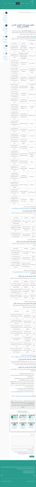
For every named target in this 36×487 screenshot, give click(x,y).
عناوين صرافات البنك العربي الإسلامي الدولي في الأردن (14, 428)
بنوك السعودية (27, 3)
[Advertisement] (23, 19)
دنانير (35, 12)
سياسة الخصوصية (9, 481)
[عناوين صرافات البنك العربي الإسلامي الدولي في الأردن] (14, 425)
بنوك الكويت (9, 3)
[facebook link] (1, 475)
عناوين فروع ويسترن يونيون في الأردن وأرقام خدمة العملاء (21, 356)
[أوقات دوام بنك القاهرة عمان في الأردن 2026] (14, 417)
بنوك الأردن (18, 3)
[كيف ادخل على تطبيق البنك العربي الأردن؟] (31, 425)
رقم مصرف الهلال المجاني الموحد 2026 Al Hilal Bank (22, 411)
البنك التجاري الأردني (24, 410)
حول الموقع (26, 472)
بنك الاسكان (25, 289)
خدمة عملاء (32, 5)
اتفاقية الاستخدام (3, 481)
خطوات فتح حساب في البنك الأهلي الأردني (31, 420)
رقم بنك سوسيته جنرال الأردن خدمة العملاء (23, 420)
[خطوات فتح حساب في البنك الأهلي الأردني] (31, 417)
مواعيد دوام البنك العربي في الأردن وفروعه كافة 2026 (23, 428)
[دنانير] (31, 1)
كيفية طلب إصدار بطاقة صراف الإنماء (22, 412)
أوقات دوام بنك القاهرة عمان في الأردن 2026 (14, 420)
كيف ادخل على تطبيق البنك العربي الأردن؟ (31, 427)
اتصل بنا (32, 472)
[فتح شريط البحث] (3, 8)
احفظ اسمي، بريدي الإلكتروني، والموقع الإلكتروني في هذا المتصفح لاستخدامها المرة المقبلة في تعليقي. (23, 452)
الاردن (28, 40)
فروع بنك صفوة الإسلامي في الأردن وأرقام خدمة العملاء (21, 396)
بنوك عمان (5, 3)
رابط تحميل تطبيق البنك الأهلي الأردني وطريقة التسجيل (22, 208)
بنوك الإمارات (21, 3)
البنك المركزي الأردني (30, 361)
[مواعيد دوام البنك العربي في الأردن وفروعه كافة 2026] (22, 425)
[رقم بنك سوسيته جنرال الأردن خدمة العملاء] (22, 417)
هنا (13, 385)
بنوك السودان (13, 3)
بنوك (21, 410)
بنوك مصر (32, 3)
